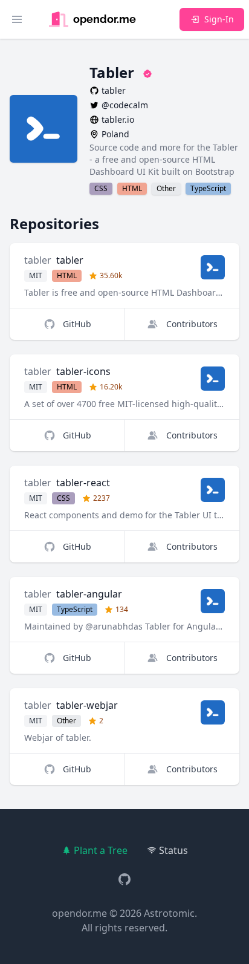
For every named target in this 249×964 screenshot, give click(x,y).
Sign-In (219, 19)
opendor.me (79, 913)
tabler (37, 260)
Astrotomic (169, 913)
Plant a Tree (101, 850)
